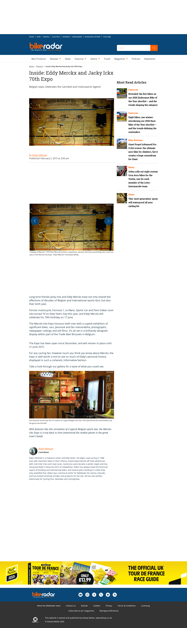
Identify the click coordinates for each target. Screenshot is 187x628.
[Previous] (35, 221)
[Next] (108, 221)
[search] (154, 48)
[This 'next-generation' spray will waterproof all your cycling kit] (122, 198)
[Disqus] (74, 524)
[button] (71, 230)
